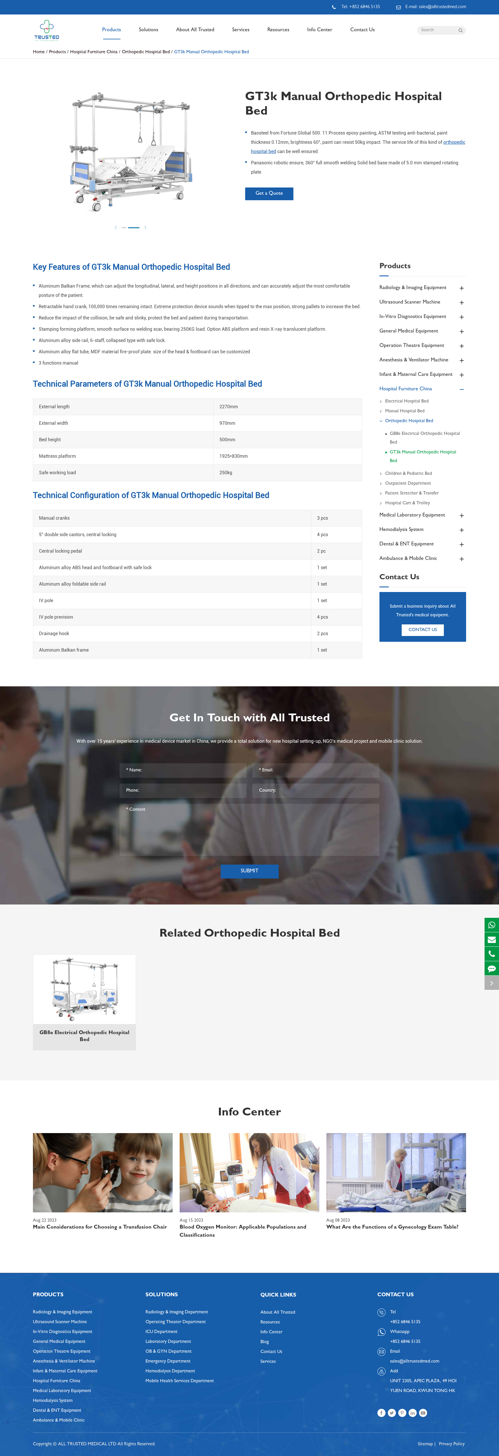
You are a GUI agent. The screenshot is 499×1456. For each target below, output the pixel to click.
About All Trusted (195, 30)
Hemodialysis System (401, 530)
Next (145, 227)
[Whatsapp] (492, 925)
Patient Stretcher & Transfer (412, 493)
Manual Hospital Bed (404, 411)
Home (39, 52)
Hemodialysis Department (170, 1371)
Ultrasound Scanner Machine (409, 302)
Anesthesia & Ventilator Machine (413, 360)
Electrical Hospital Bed (407, 401)
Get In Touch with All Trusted (250, 719)
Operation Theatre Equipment (411, 346)
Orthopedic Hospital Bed (146, 52)
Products (111, 30)
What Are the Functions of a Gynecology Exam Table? (392, 1227)
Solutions (148, 30)
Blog (264, 1342)
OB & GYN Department (169, 1352)
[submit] (460, 30)
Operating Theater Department (176, 1322)
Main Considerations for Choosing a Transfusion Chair (100, 1227)
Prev (116, 227)
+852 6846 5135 (405, 1342)
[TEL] (492, 954)
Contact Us (362, 30)
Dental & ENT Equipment (406, 544)
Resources (278, 30)
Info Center (319, 30)
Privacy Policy (452, 1444)
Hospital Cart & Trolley (407, 503)
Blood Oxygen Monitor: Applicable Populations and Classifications (243, 1231)
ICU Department (162, 1332)
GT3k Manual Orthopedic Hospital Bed (211, 52)
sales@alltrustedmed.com (414, 1361)
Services (241, 30)
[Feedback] (492, 968)
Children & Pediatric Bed (408, 474)
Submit (249, 871)
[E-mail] (492, 939)
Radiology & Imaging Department (177, 1312)
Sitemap (425, 1444)
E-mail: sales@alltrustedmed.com (435, 7)
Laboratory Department (168, 1342)
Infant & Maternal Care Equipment (416, 375)
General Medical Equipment (408, 331)
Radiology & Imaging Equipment (412, 288)
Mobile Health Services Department (180, 1381)
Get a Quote (269, 193)
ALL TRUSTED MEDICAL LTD (87, 1444)
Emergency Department (168, 1361)
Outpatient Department (408, 483)
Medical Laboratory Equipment (412, 515)
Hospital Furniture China (94, 52)
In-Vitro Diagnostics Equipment (412, 317)
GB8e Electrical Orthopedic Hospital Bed (425, 438)
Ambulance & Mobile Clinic (408, 559)
